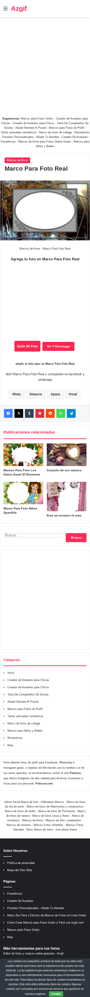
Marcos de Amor (17, 160)
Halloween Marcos (52, 802)
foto (17, 394)
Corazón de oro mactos (64, 470)
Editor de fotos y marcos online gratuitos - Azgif (33, 953)
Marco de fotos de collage (56, 132)
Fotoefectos (8, 141)
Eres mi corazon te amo (64, 515)
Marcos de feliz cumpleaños (63, 820)
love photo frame (66, 829)
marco (36, 394)
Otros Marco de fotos (40, 829)
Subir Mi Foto (27, 346)
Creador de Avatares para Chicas (28, 680)
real (74, 394)
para (56, 394)
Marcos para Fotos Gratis (37, 118)
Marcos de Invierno (19, 825)
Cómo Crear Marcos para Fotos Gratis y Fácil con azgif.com (45, 922)
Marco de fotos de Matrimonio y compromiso (55, 806)
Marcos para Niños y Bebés (25, 730)
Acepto (56, 993)
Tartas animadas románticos (19, 132)
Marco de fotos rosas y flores (50, 815)
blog (10, 745)
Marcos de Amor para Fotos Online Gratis (44, 141)
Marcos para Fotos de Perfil (67, 127)
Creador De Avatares (75, 137)
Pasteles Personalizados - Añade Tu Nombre (30, 137)
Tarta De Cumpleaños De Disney (28, 694)
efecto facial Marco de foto (21, 802)
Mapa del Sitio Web (19, 870)
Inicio (10, 672)
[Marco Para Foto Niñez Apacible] (23, 493)
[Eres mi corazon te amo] (67, 496)
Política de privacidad (21, 863)
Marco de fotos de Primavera (56, 811)
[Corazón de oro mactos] (67, 454)
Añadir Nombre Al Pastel (30, 127)
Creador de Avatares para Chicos (33, 123)
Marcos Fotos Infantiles (48, 825)
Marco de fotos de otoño (20, 811)
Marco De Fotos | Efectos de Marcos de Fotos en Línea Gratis (46, 915)
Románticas (82, 132)
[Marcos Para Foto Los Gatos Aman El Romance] (23, 454)
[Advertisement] (45, 64)
